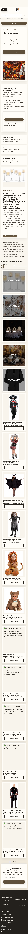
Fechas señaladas (15, 20)
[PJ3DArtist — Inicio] (17, 10)
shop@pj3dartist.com (6, 897)
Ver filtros (14, 23)
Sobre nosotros (18, 896)
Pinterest (3, 900)
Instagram (9, 900)
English (24, 15)
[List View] (3, 266)
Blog (15, 902)
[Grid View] (1, 266)
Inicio (1, 18)
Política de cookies (6, 911)
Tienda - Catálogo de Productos (10, 18)
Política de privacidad (6, 914)
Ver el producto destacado (14, 56)
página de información (19, 256)
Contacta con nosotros (20, 899)
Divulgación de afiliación (5, 924)
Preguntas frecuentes (19, 905)
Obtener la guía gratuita (14, 52)
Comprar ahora (14, 428)
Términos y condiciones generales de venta (7, 921)
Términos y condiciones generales (7, 918)
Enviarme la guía (14, 119)
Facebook (3, 904)
